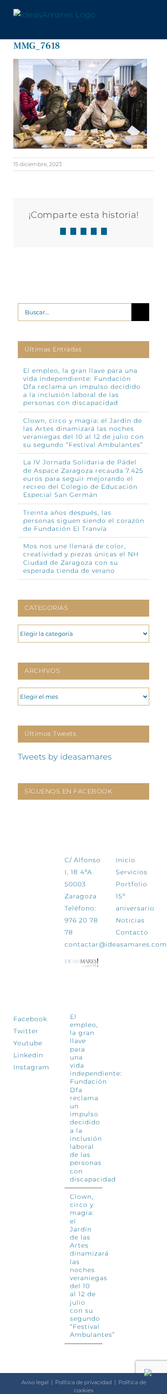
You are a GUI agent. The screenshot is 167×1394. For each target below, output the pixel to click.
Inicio (125, 860)
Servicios (131, 872)
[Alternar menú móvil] (150, 15)
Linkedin (28, 1055)
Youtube (27, 1043)
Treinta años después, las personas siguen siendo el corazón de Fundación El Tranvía (83, 521)
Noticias (130, 920)
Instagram (31, 1067)
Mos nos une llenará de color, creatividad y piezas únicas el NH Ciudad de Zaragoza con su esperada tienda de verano (80, 558)
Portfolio (131, 884)
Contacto (132, 932)
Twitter (26, 1031)
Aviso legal (35, 1382)
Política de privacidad (83, 1382)
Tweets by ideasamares (65, 757)
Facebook (30, 1019)
